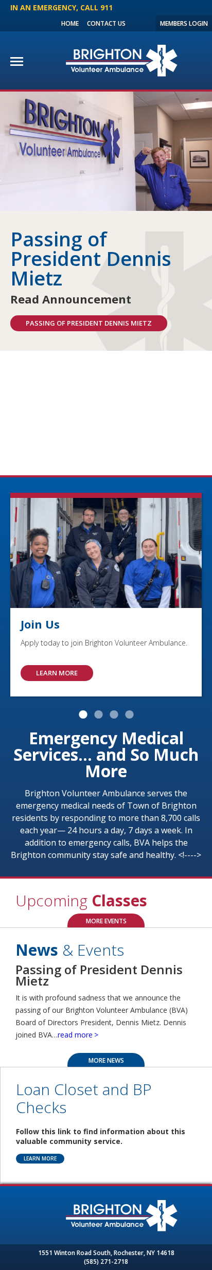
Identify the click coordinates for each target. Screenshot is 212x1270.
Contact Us (106, 23)
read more (75, 1035)
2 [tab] (98, 714)
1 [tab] (83, 714)
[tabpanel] (106, 221)
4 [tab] (129, 714)
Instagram (145, 23)
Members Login (184, 23)
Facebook (135, 23)
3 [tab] (114, 714)
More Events (106, 921)
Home (70, 23)
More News (106, 1060)
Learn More (40, 1158)
